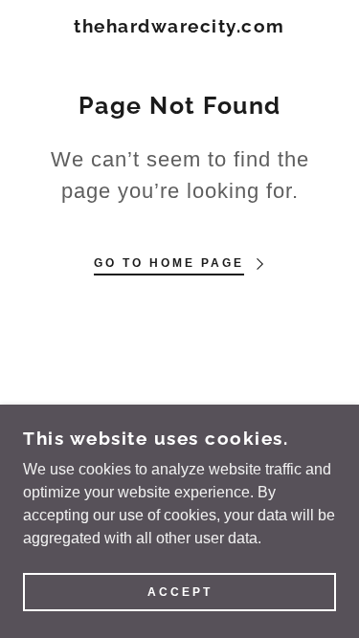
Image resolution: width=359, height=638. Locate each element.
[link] (179, 26)
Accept (180, 592)
